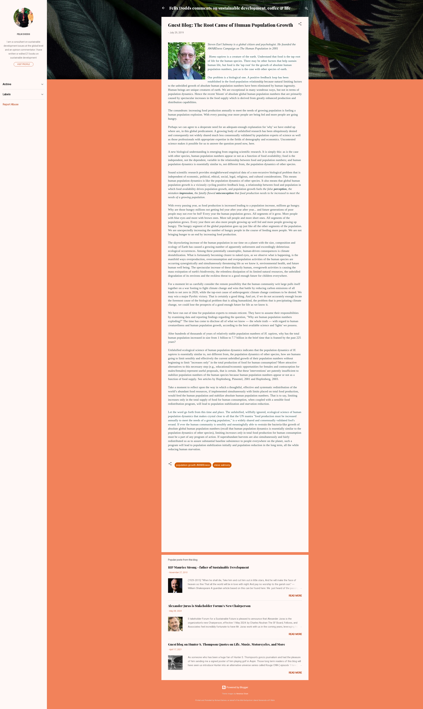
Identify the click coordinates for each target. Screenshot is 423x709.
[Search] (306, 9)
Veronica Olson (242, 694)
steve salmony (222, 465)
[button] (300, 24)
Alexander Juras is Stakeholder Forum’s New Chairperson (209, 606)
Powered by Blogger (237, 687)
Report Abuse (11, 104)
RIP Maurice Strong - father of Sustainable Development (208, 567)
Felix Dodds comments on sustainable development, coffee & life (229, 8)
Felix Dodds (23, 34)
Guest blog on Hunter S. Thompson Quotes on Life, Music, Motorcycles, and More (226, 644)
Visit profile (23, 64)
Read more (295, 595)
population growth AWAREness (193, 465)
